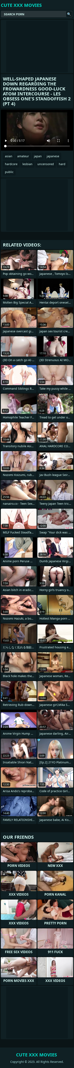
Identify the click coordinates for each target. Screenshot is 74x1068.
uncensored (45, 164)
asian (8, 156)
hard (62, 164)
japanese (53, 156)
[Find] (69, 14)
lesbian (27, 164)
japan (38, 156)
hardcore (11, 164)
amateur (23, 156)
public (9, 172)
